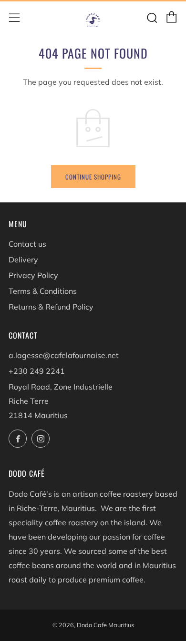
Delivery (23, 259)
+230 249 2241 (37, 371)
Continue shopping (93, 176)
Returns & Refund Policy (51, 306)
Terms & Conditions (43, 291)
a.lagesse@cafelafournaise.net (64, 355)
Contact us (27, 244)
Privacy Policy (33, 275)
